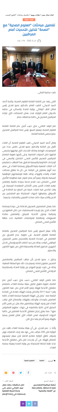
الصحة (41, 360)
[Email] (6, 373)
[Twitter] (21, 373)
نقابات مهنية (29, 19)
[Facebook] (28, 373)
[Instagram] (23, 403)
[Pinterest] (13, 373)
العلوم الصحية (29, 360)
